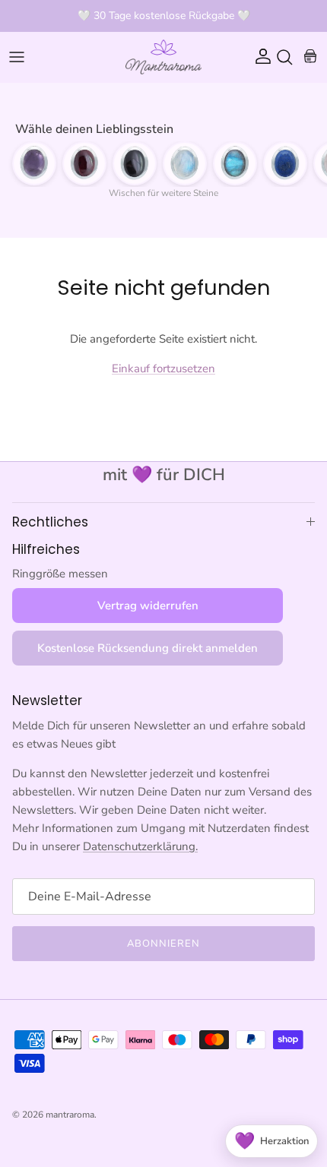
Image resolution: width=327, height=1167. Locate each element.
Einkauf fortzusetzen (163, 368)
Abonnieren (163, 943)
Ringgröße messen (60, 573)
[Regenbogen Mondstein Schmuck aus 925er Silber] (185, 163)
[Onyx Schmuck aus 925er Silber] (135, 163)
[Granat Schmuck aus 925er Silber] (84, 163)
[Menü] (16, 57)
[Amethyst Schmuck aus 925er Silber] (34, 163)
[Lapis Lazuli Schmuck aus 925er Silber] (285, 163)
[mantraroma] (163, 57)
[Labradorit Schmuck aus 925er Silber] (235, 163)
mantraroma (70, 1114)
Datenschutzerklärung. (140, 846)
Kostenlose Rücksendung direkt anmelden (147, 648)
